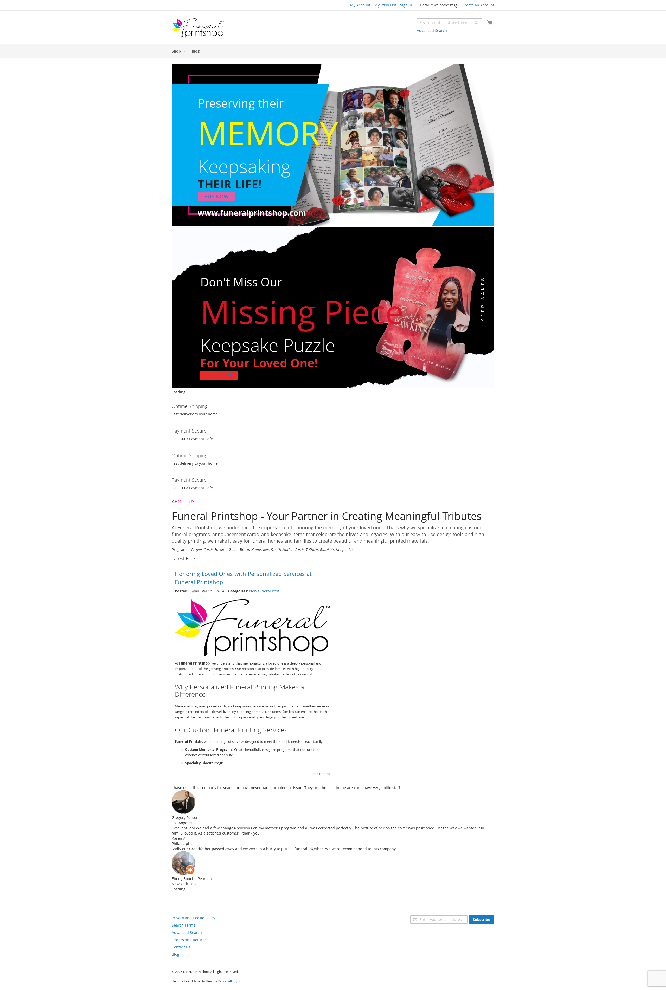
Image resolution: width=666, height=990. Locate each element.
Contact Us (181, 947)
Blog (175, 954)
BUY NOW (216, 196)
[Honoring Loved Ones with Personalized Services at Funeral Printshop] (252, 655)
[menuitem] (177, 51)
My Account (360, 5)
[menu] (332, 51)
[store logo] (198, 28)
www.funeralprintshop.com (252, 212)
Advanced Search (432, 30)
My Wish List (385, 5)
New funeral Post (264, 591)
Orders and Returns (189, 939)
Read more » (320, 773)
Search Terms (183, 925)
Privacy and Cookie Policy (193, 917)
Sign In (406, 5)
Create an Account (478, 5)
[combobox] (449, 22)
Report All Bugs (229, 981)
